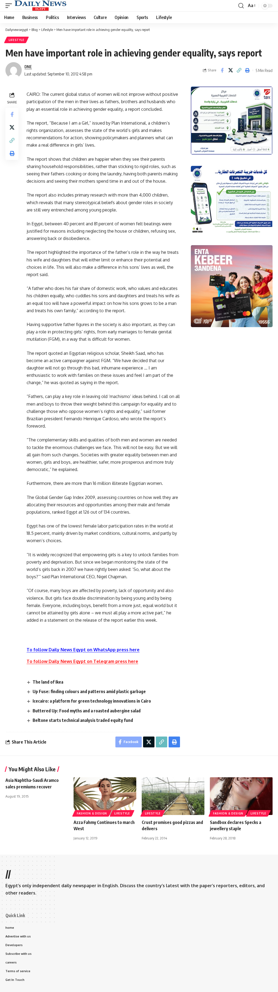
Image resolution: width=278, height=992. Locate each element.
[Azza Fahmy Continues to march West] (105, 796)
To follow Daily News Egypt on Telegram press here (82, 661)
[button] (10, 6)
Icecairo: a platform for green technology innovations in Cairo (92, 701)
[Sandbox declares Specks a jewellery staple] (241, 796)
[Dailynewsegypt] (40, 6)
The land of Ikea (48, 682)
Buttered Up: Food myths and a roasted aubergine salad (87, 710)
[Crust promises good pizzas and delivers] (173, 796)
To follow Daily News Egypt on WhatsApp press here (83, 649)
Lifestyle (16, 40)
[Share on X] (230, 70)
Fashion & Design (92, 813)
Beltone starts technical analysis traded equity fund (83, 720)
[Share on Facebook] (222, 70)
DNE (28, 66)
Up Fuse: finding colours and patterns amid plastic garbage (89, 691)
